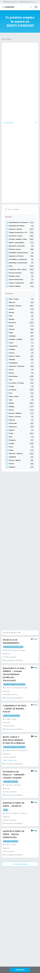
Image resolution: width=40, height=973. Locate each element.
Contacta (20, 970)
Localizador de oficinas (11, 1)
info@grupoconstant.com (28, 1)
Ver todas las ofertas (20, 864)
